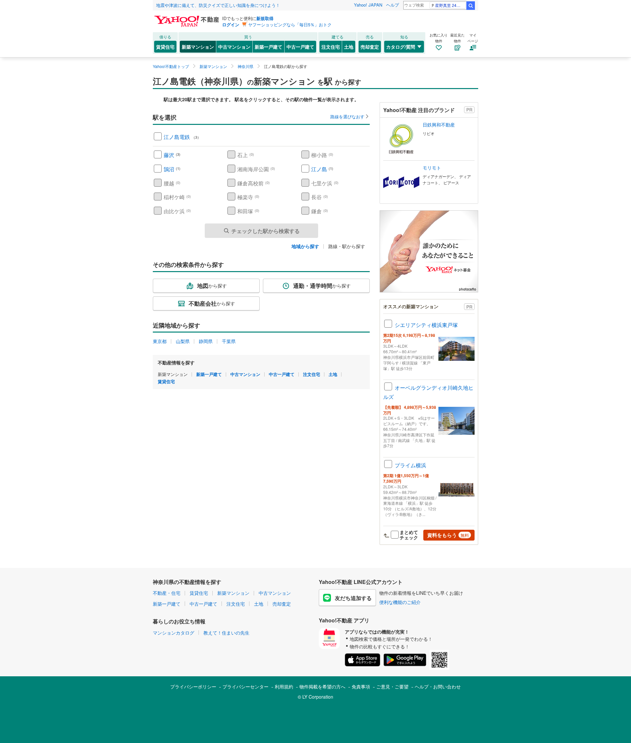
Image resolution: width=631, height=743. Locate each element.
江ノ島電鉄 (177, 137)
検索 (470, 5)
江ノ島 (319, 169)
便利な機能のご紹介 (400, 602)
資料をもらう (448, 535)
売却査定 (370, 46)
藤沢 (169, 155)
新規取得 (264, 18)
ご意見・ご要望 (392, 686)
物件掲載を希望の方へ (322, 686)
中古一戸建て (300, 46)
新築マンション (198, 46)
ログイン (230, 24)
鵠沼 (169, 169)
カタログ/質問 (400, 46)
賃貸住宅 (165, 46)
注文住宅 (330, 46)
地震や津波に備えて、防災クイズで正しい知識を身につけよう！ (218, 5)
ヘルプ (392, 5)
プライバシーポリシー (193, 686)
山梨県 (183, 341)
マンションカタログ (173, 632)
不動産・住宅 (166, 593)
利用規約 (284, 686)
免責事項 (361, 686)
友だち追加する (353, 598)
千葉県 (229, 341)
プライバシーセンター (245, 686)
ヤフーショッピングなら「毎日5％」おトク (290, 24)
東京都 (160, 341)
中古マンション (234, 46)
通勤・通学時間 (322, 286)
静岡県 (206, 341)
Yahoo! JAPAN (368, 5)
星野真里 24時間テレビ (450, 5)
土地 (348, 46)
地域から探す (305, 246)
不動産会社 (212, 303)
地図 (212, 286)
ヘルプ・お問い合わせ (438, 686)
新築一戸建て (268, 46)
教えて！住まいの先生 (226, 632)
